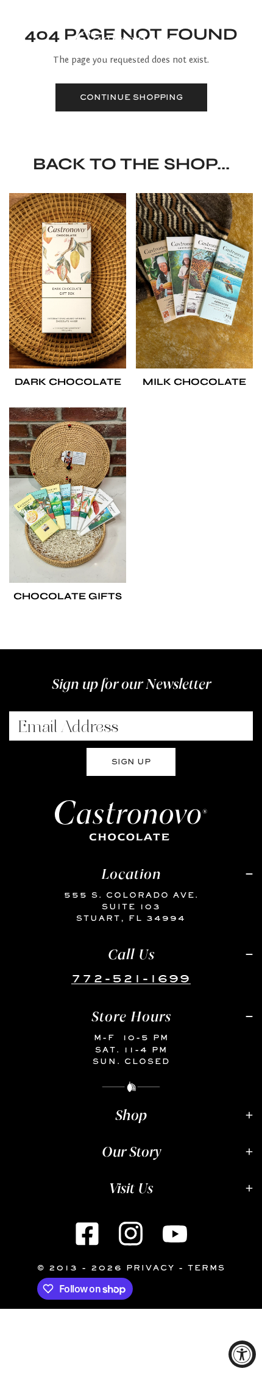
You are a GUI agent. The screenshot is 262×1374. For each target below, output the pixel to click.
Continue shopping (131, 97)
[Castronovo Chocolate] (128, 44)
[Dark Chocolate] (67, 280)
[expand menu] (15, 41)
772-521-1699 (131, 978)
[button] (239, 45)
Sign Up (131, 761)
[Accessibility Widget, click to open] (242, 1354)
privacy (150, 1267)
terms (206, 1267)
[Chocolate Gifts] (67, 495)
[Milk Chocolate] (194, 280)
